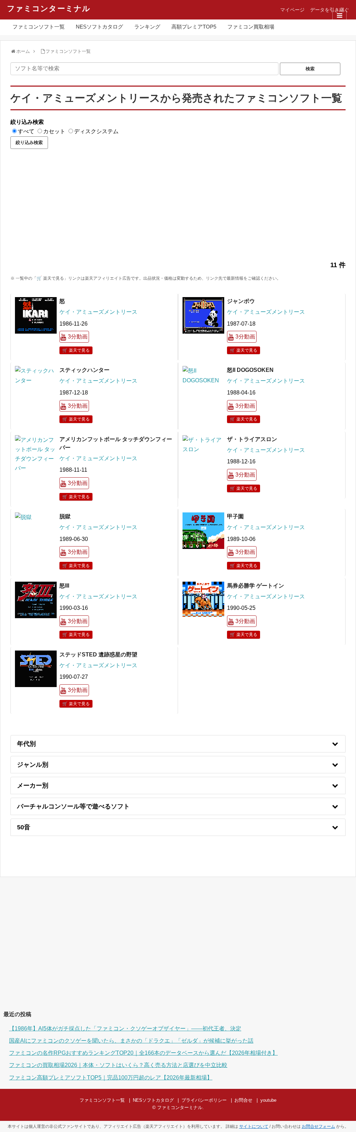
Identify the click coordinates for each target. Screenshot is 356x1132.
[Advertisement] (178, 208)
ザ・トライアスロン (252, 439)
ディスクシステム (96, 131)
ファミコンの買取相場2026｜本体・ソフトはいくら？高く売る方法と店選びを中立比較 (118, 1065)
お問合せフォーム (318, 1126)
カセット (54, 131)
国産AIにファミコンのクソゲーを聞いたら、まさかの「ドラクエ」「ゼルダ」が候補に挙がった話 (131, 1041)
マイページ (292, 10)
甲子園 (235, 516)
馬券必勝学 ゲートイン (255, 586)
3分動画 (78, 337)
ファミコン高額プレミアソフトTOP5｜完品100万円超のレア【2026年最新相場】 (110, 1078)
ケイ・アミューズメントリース (98, 312)
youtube (268, 1100)
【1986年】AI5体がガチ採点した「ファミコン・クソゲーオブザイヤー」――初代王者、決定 (125, 1028)
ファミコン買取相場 (250, 27)
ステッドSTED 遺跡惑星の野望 (98, 654)
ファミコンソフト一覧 (39, 27)
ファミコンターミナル (48, 8)
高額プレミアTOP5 (193, 27)
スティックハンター (84, 370)
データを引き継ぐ (329, 10)
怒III (64, 586)
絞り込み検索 (27, 122)
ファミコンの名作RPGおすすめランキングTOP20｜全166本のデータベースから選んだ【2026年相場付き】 (143, 1053)
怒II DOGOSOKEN (250, 370)
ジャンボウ (241, 301)
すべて (26, 131)
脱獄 (65, 516)
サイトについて (253, 1126)
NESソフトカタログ (99, 27)
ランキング (147, 27)
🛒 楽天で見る (76, 350)
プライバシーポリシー (204, 1100)
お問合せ (243, 1100)
